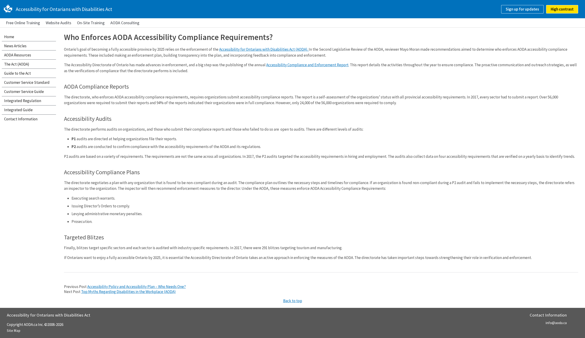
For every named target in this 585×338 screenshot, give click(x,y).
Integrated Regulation (22, 100)
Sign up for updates (522, 9)
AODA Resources (17, 55)
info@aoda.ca (556, 322)
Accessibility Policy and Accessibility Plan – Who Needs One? (136, 286)
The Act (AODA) (16, 64)
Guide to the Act (17, 73)
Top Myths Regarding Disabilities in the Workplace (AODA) (128, 291)
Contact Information (20, 118)
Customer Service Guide (24, 91)
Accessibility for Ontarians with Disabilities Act (64, 9)
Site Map (13, 330)
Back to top (292, 300)
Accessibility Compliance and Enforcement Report (307, 64)
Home (9, 36)
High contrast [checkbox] (562, 9)
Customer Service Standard (27, 82)
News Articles (15, 45)
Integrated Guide (18, 109)
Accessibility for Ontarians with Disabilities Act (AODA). (264, 49)
